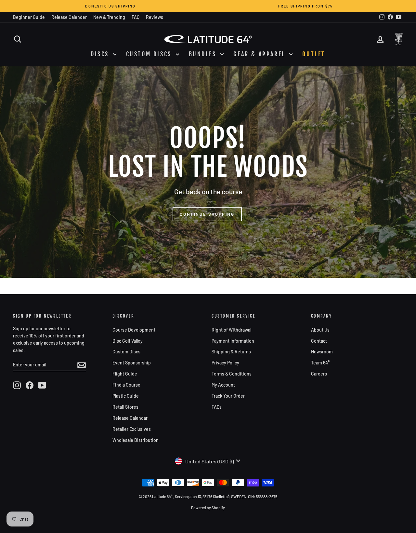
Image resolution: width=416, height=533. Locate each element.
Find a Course (126, 385)
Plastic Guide (125, 396)
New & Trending (109, 17)
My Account (223, 385)
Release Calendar (130, 418)
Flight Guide (124, 373)
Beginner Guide (29, 17)
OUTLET (313, 54)
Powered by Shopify (208, 507)
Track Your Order (228, 396)
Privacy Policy (225, 362)
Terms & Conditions (232, 373)
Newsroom (322, 351)
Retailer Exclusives (131, 429)
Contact (319, 341)
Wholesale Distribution (135, 440)
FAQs (217, 407)
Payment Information (233, 341)
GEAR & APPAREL (260, 54)
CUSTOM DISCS (150, 54)
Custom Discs (126, 351)
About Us (320, 330)
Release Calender (69, 17)
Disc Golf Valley (127, 341)
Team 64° (320, 362)
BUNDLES (204, 54)
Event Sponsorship (131, 362)
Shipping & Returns (231, 351)
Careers (319, 373)
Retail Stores (125, 407)
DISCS (101, 54)
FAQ (135, 17)
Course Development (133, 330)
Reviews (154, 17)
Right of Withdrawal (231, 330)
